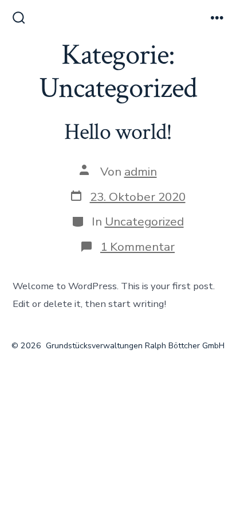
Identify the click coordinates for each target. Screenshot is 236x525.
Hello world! (118, 132)
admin (140, 172)
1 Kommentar (137, 247)
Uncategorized (144, 221)
